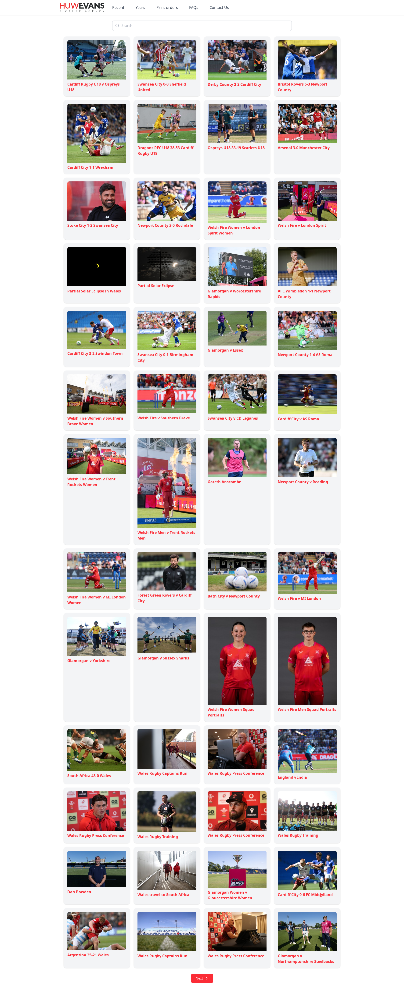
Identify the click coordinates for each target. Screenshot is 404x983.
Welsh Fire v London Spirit (302, 225)
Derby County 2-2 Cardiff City (234, 84)
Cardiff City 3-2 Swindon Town (95, 353)
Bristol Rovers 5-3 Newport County (302, 87)
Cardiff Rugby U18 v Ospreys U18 (93, 87)
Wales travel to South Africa (163, 894)
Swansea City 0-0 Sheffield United (161, 87)
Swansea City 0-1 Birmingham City (165, 357)
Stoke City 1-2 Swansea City (92, 225)
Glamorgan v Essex (225, 350)
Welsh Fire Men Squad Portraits (307, 709)
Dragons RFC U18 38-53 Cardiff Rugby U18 (165, 150)
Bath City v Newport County (234, 596)
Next (199, 978)
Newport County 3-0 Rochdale (165, 225)
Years (140, 7)
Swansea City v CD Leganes (233, 418)
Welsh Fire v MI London (299, 598)
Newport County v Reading (303, 481)
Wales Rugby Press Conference (236, 773)
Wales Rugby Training (157, 836)
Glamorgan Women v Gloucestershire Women (230, 895)
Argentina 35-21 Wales (88, 955)
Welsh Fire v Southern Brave (163, 418)
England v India (292, 777)
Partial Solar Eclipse (155, 285)
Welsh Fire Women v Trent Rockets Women (91, 481)
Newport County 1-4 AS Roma (305, 354)
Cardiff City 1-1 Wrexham (90, 167)
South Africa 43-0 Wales (89, 775)
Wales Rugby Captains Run (162, 773)
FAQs (193, 7)
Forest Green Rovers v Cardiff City (164, 598)
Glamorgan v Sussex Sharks (163, 658)
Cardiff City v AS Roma (298, 418)
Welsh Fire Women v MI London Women (96, 599)
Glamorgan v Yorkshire (88, 660)
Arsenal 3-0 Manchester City (304, 147)
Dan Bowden (79, 891)
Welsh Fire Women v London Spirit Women (234, 230)
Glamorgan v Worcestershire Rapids (234, 293)
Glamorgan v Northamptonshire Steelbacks (306, 958)
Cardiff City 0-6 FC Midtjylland (305, 894)
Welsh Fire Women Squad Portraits (231, 712)
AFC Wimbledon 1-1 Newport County (304, 293)
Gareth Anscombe (224, 481)
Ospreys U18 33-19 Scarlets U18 (236, 147)
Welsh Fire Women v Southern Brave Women (95, 421)
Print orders (167, 7)
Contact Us (219, 7)
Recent (118, 7)
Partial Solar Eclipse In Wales (94, 291)
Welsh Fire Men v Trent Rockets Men (166, 535)
